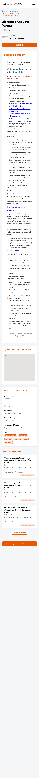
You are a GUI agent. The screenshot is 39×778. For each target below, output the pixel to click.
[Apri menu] (33, 3)
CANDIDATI (19, 45)
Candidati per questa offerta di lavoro (19, 544)
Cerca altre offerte (19, 533)
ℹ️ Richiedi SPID (12, 250)
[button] (19, 466)
